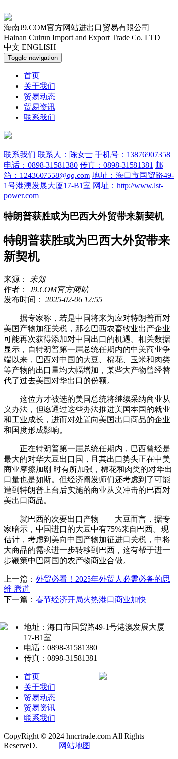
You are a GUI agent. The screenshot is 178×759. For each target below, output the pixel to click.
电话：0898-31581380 (41, 165)
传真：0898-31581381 (116, 165)
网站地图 (74, 745)
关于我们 (39, 86)
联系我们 (39, 117)
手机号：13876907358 (132, 154)
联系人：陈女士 (65, 154)
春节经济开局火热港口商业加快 (91, 599)
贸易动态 (39, 96)
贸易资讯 (39, 107)
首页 (32, 75)
